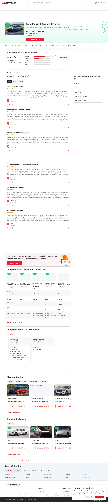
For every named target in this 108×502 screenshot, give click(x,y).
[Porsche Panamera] (36, 385)
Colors (52, 45)
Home (6, 460)
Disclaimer (66, 491)
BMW (27, 477)
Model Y (57, 440)
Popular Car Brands (13, 470)
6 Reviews (33, 36)
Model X (7, 45)
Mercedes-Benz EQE (50, 283)
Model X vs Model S (25, 314)
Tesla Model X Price (80, 88)
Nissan (28, 474)
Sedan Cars (17, 412)
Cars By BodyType (30, 470)
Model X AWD (14, 339)
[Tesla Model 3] (18, 432)
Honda (87, 477)
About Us (40, 488)
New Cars (11, 460)
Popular (11, 423)
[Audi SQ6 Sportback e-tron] (38, 277)
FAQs (69, 45)
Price (14, 45)
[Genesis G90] (63, 277)
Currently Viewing (13, 313)
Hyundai (67, 474)
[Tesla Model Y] (65, 432)
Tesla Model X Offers (80, 92)
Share (86, 29)
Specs (46, 45)
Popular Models (45, 470)
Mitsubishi (48, 474)
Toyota (8, 474)
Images (34, 45)
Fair (26, 62)
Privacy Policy (67, 488)
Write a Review (62, 57)
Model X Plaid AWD (38, 339)
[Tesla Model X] (12, 277)
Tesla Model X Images (80, 96)
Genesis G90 (61, 283)
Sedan (11, 382)
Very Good (28, 58)
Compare (75, 29)
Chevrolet (48, 477)
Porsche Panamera (38, 398)
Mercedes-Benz (11, 477)
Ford (66, 477)
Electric (11, 334)
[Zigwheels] (9, 3)
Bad (26, 64)
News (40, 45)
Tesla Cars (16, 454)
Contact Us (41, 491)
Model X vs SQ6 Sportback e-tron (38, 314)
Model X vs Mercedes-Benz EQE (50, 315)
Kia (85, 474)
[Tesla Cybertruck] (41, 432)
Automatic (44, 382)
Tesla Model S (23, 283)
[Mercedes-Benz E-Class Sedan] (65, 390)
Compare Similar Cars (14, 323)
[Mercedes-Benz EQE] (50, 277)
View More (20, 360)
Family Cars (33, 382)
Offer (19, 45)
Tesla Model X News (80, 100)
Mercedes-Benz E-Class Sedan (65, 398)
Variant (81, 29)
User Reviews (60, 45)
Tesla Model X (10, 283)
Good (26, 60)
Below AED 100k (21, 382)
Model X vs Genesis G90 (62, 314)
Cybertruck (35, 440)
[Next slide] (70, 397)
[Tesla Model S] (25, 277)
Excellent (27, 56)
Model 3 (10, 440)
